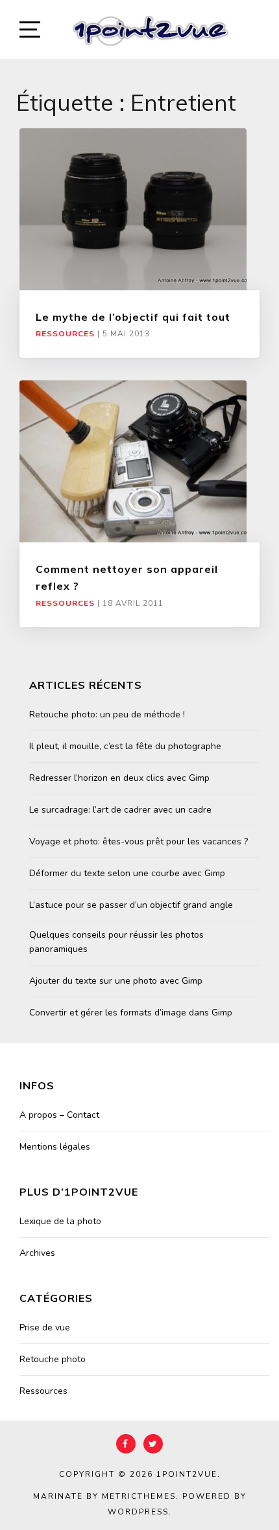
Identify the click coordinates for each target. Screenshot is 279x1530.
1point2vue (186, 1474)
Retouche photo (52, 1359)
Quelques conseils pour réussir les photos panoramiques (116, 942)
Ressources (65, 334)
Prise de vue (44, 1327)
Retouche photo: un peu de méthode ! (107, 714)
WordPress (138, 1512)
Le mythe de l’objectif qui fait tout (133, 316)
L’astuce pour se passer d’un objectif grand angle (131, 905)
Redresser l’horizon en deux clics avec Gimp (119, 778)
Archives (37, 1253)
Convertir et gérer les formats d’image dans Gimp (130, 1012)
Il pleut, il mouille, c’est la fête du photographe (125, 746)
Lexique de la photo (60, 1221)
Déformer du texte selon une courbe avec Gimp (127, 873)
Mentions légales (54, 1147)
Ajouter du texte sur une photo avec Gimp (115, 981)
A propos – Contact (59, 1115)
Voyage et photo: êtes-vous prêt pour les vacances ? (138, 841)
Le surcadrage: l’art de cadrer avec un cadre (120, 810)
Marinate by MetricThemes (104, 1496)
